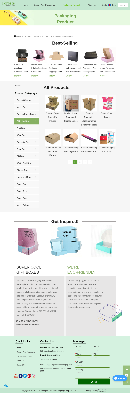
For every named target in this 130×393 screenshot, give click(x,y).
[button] (44, 5)
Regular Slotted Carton (63, 36)
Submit (94, 382)
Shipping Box (46, 36)
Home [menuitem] (25, 5)
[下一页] (90, 162)
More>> (17, 76)
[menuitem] (44, 5)
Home (18, 36)
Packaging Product (31, 36)
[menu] (62, 5)
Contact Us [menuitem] (106, 5)
